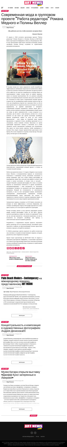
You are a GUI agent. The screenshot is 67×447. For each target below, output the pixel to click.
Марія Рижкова (10, 27)
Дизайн (41, 7)
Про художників (34, 7)
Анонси (27, 7)
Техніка (47, 7)
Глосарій (57, 7)
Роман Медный (10, 253)
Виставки (17, 7)
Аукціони (22, 7)
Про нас (37, 436)
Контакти (43, 436)
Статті (52, 7)
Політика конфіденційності (28, 436)
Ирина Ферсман (10, 288)
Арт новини (10, 7)
